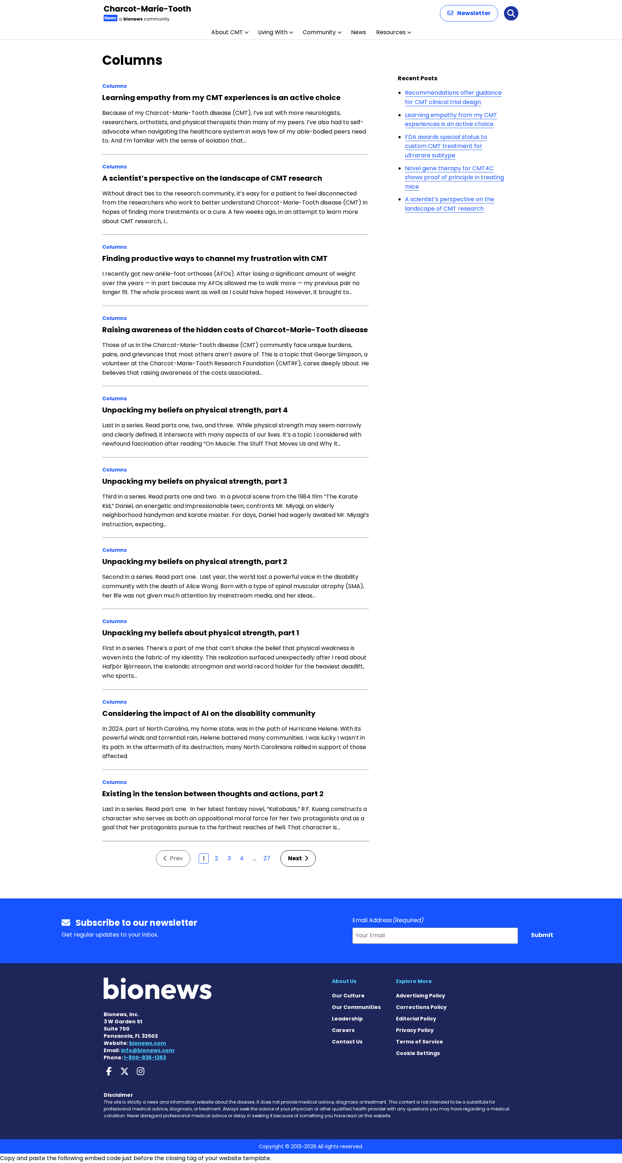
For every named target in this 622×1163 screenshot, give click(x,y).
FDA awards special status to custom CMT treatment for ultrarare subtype (446, 146)
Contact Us (347, 1041)
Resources (391, 32)
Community (319, 32)
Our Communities (356, 1007)
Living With (273, 32)
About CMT (227, 32)
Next (295, 858)
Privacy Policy (415, 1030)
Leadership (347, 1018)
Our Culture (348, 995)
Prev (175, 858)
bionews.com (147, 1043)
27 (266, 858)
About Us (344, 981)
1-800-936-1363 (145, 1057)
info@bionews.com (147, 1050)
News (358, 32)
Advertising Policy (420, 995)
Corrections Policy (421, 1007)
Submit (542, 935)
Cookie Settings (418, 1053)
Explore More (414, 981)
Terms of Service (419, 1041)
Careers (343, 1030)
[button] (469, 13)
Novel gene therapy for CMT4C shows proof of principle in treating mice (454, 177)
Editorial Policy (416, 1018)
